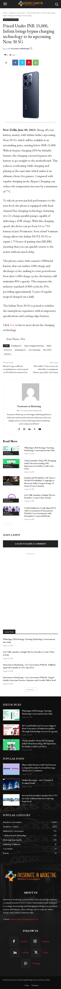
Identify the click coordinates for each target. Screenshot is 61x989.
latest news (8, 350)
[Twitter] (22, 63)
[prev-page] (5, 525)
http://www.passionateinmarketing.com (29, 410)
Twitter (45, 952)
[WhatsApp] (36, 63)
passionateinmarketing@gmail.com (24, 919)
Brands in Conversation (17, 13)
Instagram (45, 941)
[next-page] (9, 525)
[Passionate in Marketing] (31, 48)
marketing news (20, 350)
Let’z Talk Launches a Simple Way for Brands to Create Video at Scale (39, 496)
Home (5, 13)
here (12, 325)
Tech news (7, 354)
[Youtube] (40, 428)
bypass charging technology (34, 346)
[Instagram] (24, 428)
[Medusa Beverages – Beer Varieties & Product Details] (11, 784)
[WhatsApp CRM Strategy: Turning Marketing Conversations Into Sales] (11, 450)
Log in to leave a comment (30, 543)
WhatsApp (36, 963)
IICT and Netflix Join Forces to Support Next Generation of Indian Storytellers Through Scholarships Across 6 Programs (40, 728)
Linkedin (25, 952)
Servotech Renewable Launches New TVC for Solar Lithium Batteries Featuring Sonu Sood (40, 798)
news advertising (34, 350)
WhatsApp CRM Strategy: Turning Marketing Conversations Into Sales (39, 449)
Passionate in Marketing (20, 49)
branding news (16, 346)
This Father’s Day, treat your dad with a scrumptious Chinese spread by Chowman (45, 369)
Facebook (24, 941)
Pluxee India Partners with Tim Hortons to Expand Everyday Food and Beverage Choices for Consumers (39, 767)
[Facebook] (15, 63)
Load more (29, 689)
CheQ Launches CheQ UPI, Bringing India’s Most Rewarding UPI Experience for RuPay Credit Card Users (40, 464)
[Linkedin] (29, 428)
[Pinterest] (29, 63)
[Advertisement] (30, 585)
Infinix (49, 346)
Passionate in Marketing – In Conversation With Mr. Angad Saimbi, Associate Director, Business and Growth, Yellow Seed (29, 679)
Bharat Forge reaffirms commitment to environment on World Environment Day (15, 369)
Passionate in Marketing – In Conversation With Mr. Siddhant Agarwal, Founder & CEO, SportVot (29, 666)
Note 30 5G (47, 350)
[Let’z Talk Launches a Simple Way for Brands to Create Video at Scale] (11, 498)
